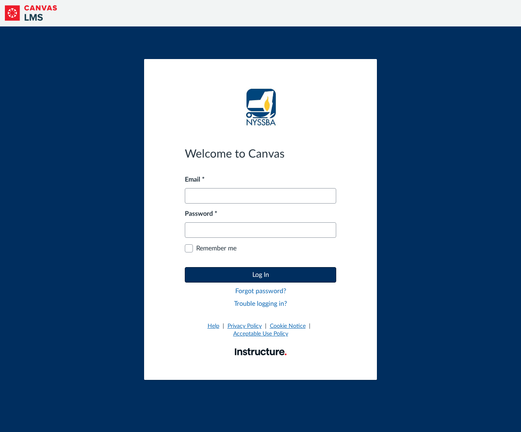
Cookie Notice (288, 326)
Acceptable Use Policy (260, 334)
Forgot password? (260, 291)
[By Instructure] (261, 351)
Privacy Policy (245, 326)
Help (213, 326)
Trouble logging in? (260, 303)
